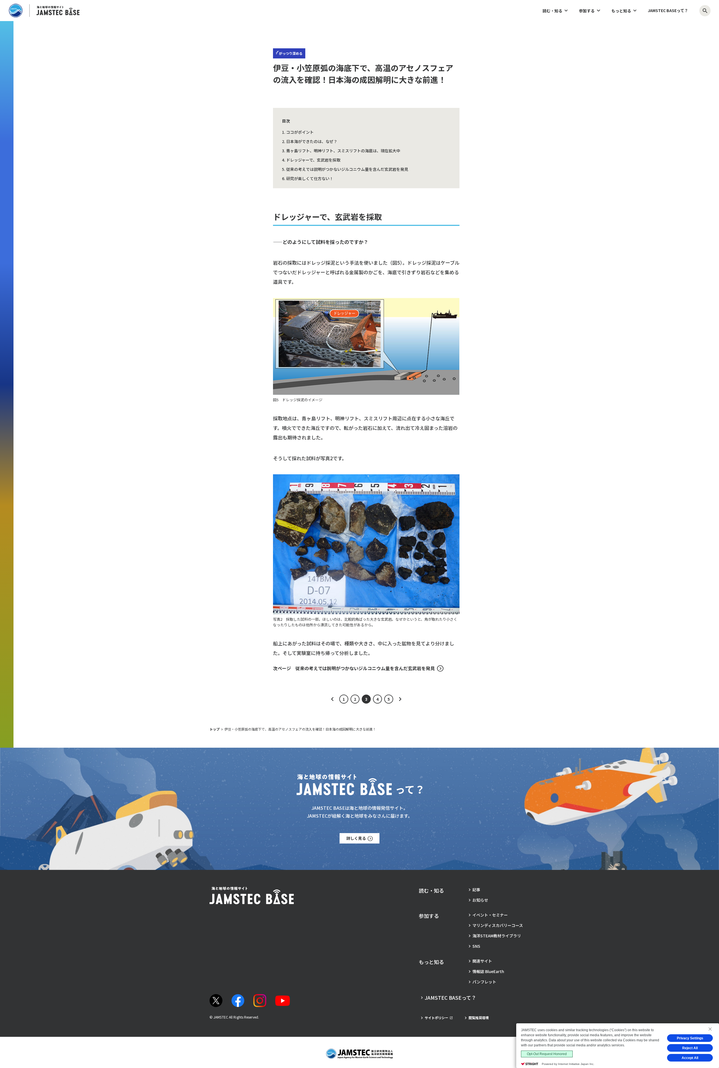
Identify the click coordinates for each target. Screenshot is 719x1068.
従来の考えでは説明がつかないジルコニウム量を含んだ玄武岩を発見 (347, 169)
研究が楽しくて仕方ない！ (309, 178)
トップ (215, 729)
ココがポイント (300, 132)
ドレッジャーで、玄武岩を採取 (313, 160)
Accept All (690, 1058)
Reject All (690, 1048)
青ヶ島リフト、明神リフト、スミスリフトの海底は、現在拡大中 (343, 150)
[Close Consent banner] (710, 1029)
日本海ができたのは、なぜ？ (311, 141)
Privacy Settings (690, 1038)
